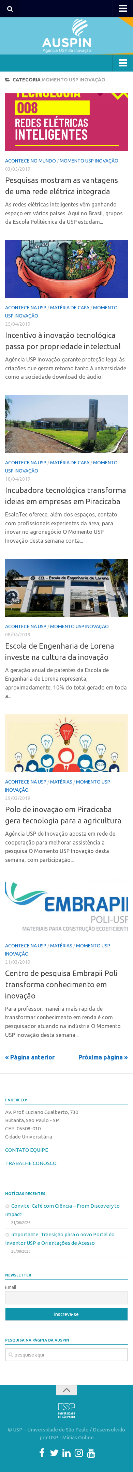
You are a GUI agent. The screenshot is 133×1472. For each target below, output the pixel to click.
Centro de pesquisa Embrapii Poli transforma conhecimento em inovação (61, 984)
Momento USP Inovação (89, 161)
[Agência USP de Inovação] (66, 36)
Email (10, 1287)
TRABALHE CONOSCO (31, 1163)
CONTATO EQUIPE (26, 1150)
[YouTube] (91, 1453)
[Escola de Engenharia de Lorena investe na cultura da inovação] (66, 588)
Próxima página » (103, 1057)
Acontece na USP (25, 307)
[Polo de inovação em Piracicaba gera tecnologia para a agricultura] (66, 743)
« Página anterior (30, 1057)
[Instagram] (79, 1453)
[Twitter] (54, 1453)
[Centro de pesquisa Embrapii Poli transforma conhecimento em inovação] (66, 907)
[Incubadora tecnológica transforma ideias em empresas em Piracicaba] (66, 424)
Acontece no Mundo (30, 161)
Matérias (61, 782)
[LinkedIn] (66, 1453)
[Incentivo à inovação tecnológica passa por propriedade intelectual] (66, 269)
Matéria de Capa (69, 307)
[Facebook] (42, 1453)
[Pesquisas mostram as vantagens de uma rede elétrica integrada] (66, 122)
